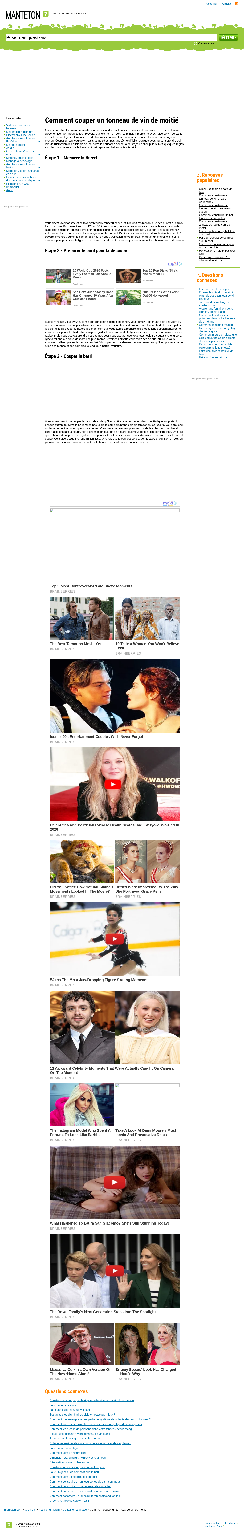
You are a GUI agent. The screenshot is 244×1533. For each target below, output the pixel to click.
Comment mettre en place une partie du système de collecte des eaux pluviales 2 (218, 338)
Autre (9, 190)
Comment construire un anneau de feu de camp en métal (215, 224)
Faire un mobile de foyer (214, 289)
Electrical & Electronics (23, 135)
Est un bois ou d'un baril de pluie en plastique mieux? (215, 346)
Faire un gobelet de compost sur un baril (74, 1472)
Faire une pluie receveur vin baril (70, 1409)
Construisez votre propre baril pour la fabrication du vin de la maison (92, 1400)
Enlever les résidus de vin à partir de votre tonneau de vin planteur (217, 295)
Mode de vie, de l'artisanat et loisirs (23, 172)
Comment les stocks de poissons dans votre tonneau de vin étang (217, 318)
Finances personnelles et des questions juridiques (23, 179)
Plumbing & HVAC (23, 183)
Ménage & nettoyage (23, 161)
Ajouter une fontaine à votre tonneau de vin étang (216, 310)
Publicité (226, 3)
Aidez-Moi (211, 3)
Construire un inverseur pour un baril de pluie (216, 245)
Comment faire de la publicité (221, 1523)
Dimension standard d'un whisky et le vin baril (214, 258)
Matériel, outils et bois (23, 157)
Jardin (23, 148)
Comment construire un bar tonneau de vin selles (216, 216)
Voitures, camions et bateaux (23, 127)
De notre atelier (23, 144)
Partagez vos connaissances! (70, 13)
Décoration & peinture (23, 131)
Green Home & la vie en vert (23, 153)
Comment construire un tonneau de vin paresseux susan (215, 208)
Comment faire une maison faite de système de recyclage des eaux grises (217, 328)
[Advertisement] (122, 84)
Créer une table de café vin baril (69, 1500)
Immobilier (23, 187)
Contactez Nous (213, 1526)
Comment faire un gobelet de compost (73, 1476)
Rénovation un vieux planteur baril (71, 1462)
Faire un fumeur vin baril (214, 357)
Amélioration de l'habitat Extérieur (23, 140)
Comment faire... (207, 43)
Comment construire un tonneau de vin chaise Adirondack (213, 198)
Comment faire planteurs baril (68, 1452)
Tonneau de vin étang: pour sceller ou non (215, 303)
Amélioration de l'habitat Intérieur (23, 166)
